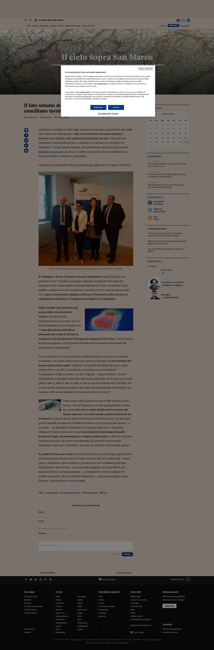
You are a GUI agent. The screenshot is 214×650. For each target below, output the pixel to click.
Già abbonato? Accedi (108, 113)
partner (140, 92)
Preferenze (98, 107)
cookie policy (103, 84)
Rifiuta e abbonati (145, 69)
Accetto (116, 107)
